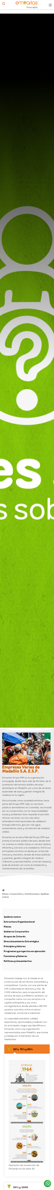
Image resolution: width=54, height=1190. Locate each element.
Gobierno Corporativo (16, 931)
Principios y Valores (14, 946)
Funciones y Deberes (15, 956)
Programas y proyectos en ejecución (24, 951)
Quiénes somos (12, 916)
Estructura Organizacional (19, 921)
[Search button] (3, 5)
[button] (27, 724)
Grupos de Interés (14, 936)
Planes (7, 926)
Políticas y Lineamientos (18, 961)
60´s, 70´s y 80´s (23, 1049)
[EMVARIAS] (27, 4)
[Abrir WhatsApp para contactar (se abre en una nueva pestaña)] (47, 1183)
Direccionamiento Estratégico (21, 941)
